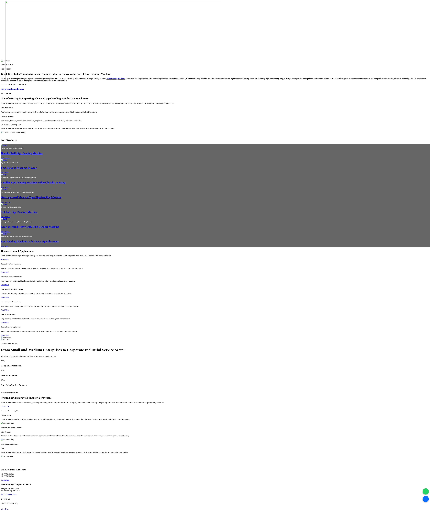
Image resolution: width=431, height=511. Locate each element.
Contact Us (5, 406)
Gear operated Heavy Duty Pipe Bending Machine (30, 226)
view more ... (5, 158)
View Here (5, 509)
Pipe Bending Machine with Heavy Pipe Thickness (30, 241)
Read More (5, 259)
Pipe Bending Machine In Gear (19, 167)
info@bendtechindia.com (12, 89)
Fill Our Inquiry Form (8, 494)
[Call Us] (426, 499)
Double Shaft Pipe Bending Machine (22, 153)
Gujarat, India (6, 415)
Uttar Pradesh (6, 432)
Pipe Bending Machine (116, 79)
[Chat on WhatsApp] (426, 491)
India (2, 449)
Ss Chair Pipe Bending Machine (19, 212)
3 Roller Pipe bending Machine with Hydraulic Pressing (33, 182)
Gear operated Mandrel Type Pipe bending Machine (31, 197)
